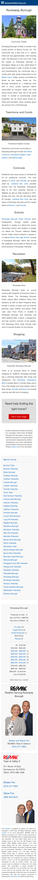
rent (17, 876)
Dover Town (8, 492)
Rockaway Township (11, 580)
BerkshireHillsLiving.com (15, 3)
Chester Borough (10, 482)
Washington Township (12, 590)
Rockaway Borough (11, 577)
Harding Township (10, 506)
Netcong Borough (10, 560)
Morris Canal (7, 77)
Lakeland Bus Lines (19, 183)
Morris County (10, 459)
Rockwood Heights (18, 154)
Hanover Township (11, 502)
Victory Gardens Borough (13, 587)
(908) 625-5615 (11, 796)
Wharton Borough (10, 593)
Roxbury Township (11, 583)
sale (11, 876)
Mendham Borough (11, 526)
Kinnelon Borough (10, 512)
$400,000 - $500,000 (18, 657)
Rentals (17, 638)
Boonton (12, 205)
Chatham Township (11, 479)
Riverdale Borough (11, 573)
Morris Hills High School (19, 237)
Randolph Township (11, 570)
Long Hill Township (11, 519)
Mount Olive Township (12, 553)
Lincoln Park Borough (12, 516)
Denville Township (11, 489)
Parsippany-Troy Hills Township (16, 563)
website (7, 829)
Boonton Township (11, 469)
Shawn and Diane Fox (19, 740)
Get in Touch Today (19, 416)
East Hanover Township (13, 495)
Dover (13, 180)
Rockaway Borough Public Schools (16, 219)
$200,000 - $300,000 (18, 651)
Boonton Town (9, 465)
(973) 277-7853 (19, 746)
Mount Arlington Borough (13, 549)
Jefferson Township (11, 509)
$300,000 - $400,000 (18, 654)
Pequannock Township (12, 566)
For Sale (17, 627)
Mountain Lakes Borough (13, 556)
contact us (14, 447)
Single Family (18, 630)
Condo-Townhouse (17, 633)
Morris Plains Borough (12, 539)
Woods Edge (17, 157)
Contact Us (5, 833)
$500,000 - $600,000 (18, 659)
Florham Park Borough (12, 499)
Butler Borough (9, 472)
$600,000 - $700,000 (18, 662)
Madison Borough (10, 522)
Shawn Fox (9, 782)
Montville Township (11, 536)
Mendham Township (11, 529)
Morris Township (10, 543)
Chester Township (10, 485)
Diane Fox (9, 793)
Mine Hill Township (11, 533)
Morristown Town (10, 546)
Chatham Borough (11, 475)
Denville (23, 180)
